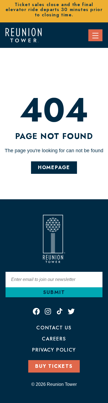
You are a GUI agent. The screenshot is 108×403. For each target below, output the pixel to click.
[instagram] (48, 311)
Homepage (54, 167)
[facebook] (36, 311)
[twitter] (71, 311)
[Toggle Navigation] (95, 35)
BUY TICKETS (54, 366)
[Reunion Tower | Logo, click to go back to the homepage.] (24, 35)
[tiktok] (59, 311)
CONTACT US (54, 327)
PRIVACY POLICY (54, 349)
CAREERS (54, 338)
